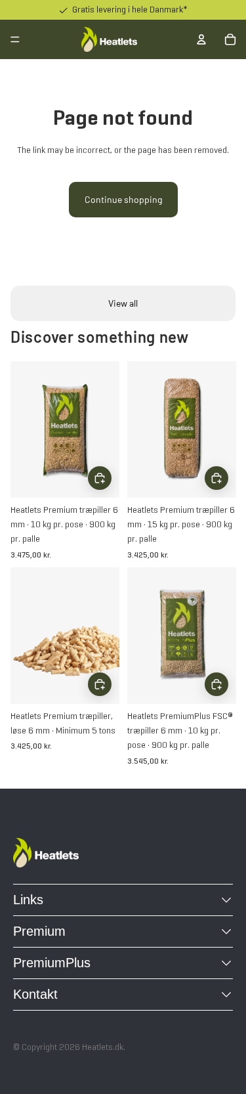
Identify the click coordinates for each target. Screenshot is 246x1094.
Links (28, 899)
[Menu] (15, 39)
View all (123, 303)
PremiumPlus (52, 962)
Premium (39, 931)
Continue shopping (123, 199)
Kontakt (35, 994)
